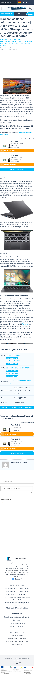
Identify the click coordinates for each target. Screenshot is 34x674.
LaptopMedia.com (5, 39)
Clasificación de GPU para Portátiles (17, 591)
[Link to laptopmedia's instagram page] (20, 663)
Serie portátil (17, 620)
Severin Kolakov (10, 48)
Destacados (17, 39)
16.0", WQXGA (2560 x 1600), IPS (20, 382)
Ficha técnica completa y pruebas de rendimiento (17, 407)
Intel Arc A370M (12, 374)
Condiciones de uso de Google (17, 638)
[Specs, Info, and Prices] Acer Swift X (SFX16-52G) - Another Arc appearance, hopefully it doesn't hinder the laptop (16, 43)
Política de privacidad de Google (17, 641)
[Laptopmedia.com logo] (16, 8)
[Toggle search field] (30, 8)
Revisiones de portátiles (17, 623)
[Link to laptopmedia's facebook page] (14, 663)
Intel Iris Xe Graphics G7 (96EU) (18, 369)
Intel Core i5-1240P (13, 362)
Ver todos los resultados (17, 169)
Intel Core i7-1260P (13, 356)
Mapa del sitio (17, 644)
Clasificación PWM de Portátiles (17, 608)
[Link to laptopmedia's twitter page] (17, 663)
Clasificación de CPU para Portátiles (17, 588)
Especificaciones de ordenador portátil (17, 617)
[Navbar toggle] (3, 8)
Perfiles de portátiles (17, 626)
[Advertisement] (17, 64)
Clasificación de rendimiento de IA (17, 594)
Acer (19, 14)
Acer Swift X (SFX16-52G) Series (15, 350)
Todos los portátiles (6, 14)
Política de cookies (17, 635)
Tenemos (25, 324)
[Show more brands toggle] (31, 14)
